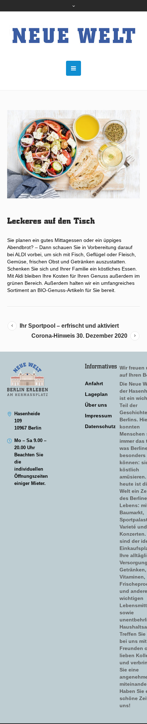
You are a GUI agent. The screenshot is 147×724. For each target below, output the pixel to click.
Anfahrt (94, 383)
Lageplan (96, 394)
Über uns (96, 405)
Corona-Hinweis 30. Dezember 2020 (79, 336)
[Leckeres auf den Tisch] (73, 154)
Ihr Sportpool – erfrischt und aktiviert (69, 326)
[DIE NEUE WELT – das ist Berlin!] (73, 36)
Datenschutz (100, 426)
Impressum (98, 415)
